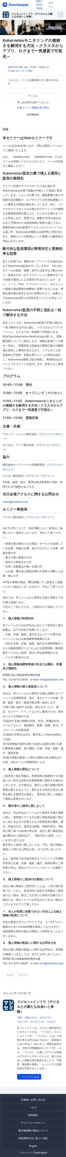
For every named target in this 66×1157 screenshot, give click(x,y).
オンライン (14, 80)
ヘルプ (33, 1107)
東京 (20, 1017)
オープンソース (37, 1022)
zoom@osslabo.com (15, 502)
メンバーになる (30, 1076)
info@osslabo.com (51, 679)
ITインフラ (23, 1022)
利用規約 (33, 1115)
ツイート (22, 975)
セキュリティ (45, 1017)
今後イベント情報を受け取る (33, 107)
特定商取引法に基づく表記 (33, 1138)
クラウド (51, 1022)
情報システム (31, 1017)
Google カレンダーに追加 (20, 70)
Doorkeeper (40, 1152)
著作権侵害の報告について (33, 1130)
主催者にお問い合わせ (33, 1099)
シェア (9, 975)
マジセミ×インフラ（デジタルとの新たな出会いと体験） (32, 15)
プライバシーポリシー (39, 475)
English (33, 1145)
